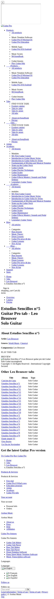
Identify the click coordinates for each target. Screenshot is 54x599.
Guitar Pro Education (20, 42)
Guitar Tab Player (13, 545)
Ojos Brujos (6, 441)
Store (8, 272)
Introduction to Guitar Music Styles (26, 158)
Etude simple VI (8, 438)
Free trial (10, 481)
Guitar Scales (17, 172)
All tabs (15, 113)
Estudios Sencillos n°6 (10, 427)
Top (2, 597)
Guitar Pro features (9, 533)
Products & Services (9, 472)
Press (8, 524)
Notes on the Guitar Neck (22, 165)
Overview (10, 297)
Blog (8, 222)
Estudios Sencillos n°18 (11, 410)
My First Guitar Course (21, 156)
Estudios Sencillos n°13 (11, 395)
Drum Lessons (18, 236)
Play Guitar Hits (18, 63)
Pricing (14, 120)
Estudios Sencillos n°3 (10, 421)
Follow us (5, 582)
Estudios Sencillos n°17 (11, 407)
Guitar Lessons (18, 241)
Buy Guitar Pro (20, 456)
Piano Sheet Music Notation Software (21, 554)
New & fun (16, 244)
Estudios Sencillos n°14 (11, 398)
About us (10, 522)
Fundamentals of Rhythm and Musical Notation (31, 163)
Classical (24, 343)
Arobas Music (7, 513)
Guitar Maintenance (20, 175)
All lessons (16, 149)
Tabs (8, 101)
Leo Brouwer (12, 339)
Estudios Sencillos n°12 (11, 392)
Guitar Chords (17, 168)
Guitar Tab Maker (13, 542)
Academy (10, 146)
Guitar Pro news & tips (21, 239)
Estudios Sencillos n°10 (11, 386)
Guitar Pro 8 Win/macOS (22, 40)
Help (8, 527)
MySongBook (17, 56)
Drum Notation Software (16, 552)
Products (10, 30)
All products (17, 32)
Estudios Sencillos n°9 (10, 436)
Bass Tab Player (13, 550)
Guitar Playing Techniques (23, 170)
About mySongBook (20, 118)
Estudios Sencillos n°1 (10, 383)
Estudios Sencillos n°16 (11, 404)
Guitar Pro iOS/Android (21, 49)
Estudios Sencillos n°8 (10, 433)
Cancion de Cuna (8, 381)
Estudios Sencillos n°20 (11, 418)
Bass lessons (17, 232)
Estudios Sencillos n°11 (11, 389)
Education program (14, 486)
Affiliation (10, 529)
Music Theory (17, 234)
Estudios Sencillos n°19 (11, 412)
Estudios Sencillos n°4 (10, 424)
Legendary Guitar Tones (22, 182)
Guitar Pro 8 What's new (16, 483)
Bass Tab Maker (13, 547)
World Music (14, 343)
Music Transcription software (18, 557)
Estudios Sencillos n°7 (10, 430)
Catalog (9, 300)
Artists (9, 144)
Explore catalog (18, 106)
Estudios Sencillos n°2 (10, 415)
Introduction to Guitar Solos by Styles (27, 161)
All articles (16, 225)
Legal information (8, 592)
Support (9, 270)
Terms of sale (35, 592)
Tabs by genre (17, 111)
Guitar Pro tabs (12, 493)
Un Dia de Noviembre (10, 444)
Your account (6, 497)
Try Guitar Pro (7, 456)
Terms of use (22, 592)
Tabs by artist (17, 108)
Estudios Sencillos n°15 (11, 401)
